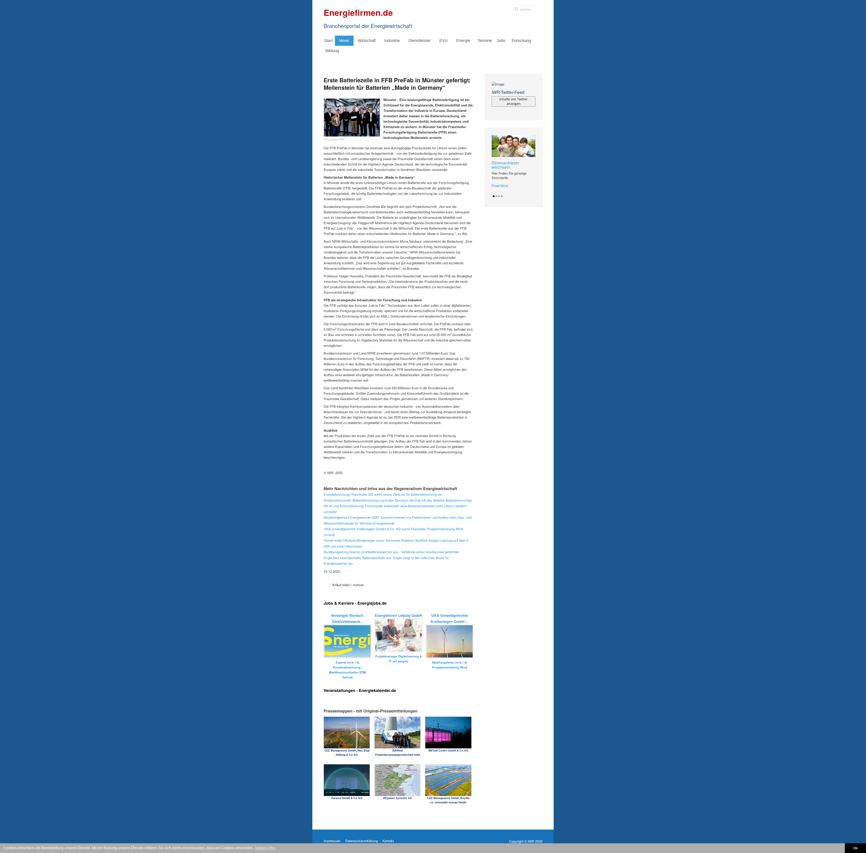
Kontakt (388, 841)
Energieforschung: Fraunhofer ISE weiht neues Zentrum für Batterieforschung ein (383, 494)
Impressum (332, 841)
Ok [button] (855, 848)
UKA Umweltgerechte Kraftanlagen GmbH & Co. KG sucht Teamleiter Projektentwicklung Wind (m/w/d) (393, 531)
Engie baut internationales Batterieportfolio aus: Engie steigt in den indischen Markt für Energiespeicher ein (386, 560)
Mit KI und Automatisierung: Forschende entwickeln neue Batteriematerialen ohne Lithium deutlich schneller (395, 508)
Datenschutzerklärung (361, 841)
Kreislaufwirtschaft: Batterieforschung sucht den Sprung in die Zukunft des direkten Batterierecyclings (398, 500)
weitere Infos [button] (265, 848)
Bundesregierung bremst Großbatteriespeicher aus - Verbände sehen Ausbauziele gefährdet (391, 551)
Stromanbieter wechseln (505, 164)
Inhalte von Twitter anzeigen (513, 101)
